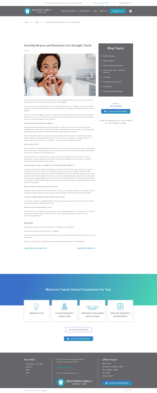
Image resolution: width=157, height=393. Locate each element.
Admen (45, 390)
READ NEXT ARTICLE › (86, 248)
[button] (69, 11)
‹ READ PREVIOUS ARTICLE (35, 248)
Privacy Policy (128, 390)
